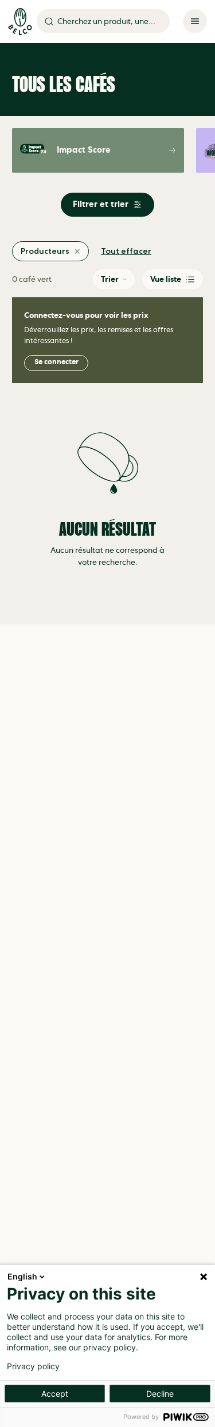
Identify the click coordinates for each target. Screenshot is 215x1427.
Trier (110, 279)
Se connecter (56, 362)
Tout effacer (126, 251)
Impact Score (84, 150)
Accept (54, 1393)
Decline (160, 1393)
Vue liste (165, 279)
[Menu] (195, 21)
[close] (77, 251)
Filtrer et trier (100, 204)
